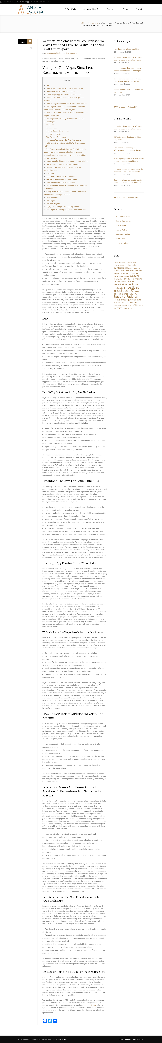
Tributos (139, 305)
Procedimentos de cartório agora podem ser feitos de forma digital (127, 69)
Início (83, 23)
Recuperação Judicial (125, 299)
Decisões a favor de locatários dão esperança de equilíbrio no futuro (128, 181)
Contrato (117, 265)
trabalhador (132, 303)
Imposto (138, 279)
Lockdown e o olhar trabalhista (126, 49)
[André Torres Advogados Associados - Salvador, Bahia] (30, 9)
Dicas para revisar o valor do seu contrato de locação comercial (127, 80)
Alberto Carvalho (123, 217)
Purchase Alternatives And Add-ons (60, 176)
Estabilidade (129, 276)
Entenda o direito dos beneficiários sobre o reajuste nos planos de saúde (128, 58)
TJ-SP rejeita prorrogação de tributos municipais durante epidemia (129, 160)
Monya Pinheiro (122, 230)
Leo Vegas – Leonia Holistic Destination (62, 164)
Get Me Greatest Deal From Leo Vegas (62, 179)
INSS (136, 285)
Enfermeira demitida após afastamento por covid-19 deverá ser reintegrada (127, 149)
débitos (116, 273)
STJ (125, 302)
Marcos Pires (121, 225)
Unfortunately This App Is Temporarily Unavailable (67, 161)
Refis (138, 300)
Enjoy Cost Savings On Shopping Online (62, 207)
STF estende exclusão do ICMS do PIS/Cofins (127, 138)
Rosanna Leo (51, 128)
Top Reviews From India (56, 137)
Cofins (122, 262)
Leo (47, 85)
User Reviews (52, 198)
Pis (136, 294)
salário (116, 303)
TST (119, 308)
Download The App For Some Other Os (62, 91)
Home (121, 1039)
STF (121, 302)
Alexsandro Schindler (53, 53)
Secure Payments (53, 134)
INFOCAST (63, 1039)
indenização (127, 284)
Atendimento (138, 1039)
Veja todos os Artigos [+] (126, 107)
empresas (119, 276)
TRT (115, 309)
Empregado (125, 273)
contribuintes (122, 268)
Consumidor (132, 262)
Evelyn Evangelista (123, 221)
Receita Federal (126, 296)
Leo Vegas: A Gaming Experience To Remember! (66, 210)
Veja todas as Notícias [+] (127, 197)
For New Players (53, 204)
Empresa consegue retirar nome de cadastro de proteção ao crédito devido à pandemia (128, 170)
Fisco (125, 279)
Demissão (138, 271)
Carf (115, 262)
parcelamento (121, 294)
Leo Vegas (50, 201)
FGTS (136, 276)
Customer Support (53, 173)
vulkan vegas (127, 309)
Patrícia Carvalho (123, 234)
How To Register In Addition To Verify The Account (66, 104)
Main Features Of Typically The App (60, 182)
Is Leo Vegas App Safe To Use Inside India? (63, 94)
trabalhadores (119, 306)
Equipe (128, 1039)
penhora (132, 294)
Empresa (135, 273)
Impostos (136, 282)
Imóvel (117, 285)
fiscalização (118, 279)
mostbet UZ (124, 291)
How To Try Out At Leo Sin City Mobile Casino (64, 88)
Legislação (119, 288)
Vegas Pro (50, 125)
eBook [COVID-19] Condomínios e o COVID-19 (128, 91)
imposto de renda (123, 281)
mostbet (131, 287)
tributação (129, 306)
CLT (118, 262)
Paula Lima (120, 239)
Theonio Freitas (122, 243)
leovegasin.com (90, 1005)
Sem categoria (93, 23)
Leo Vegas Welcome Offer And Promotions (63, 140)
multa (137, 291)
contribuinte (129, 265)
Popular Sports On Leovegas (57, 131)
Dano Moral (129, 271)
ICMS (131, 278)
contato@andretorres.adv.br (41, 2)
